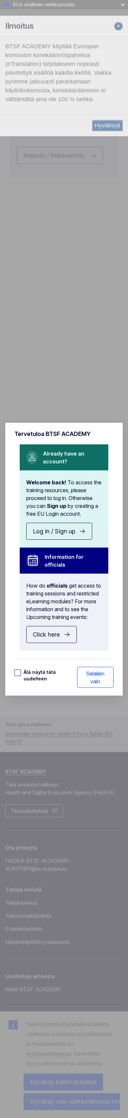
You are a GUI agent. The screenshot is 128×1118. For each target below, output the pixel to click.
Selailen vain (95, 677)
